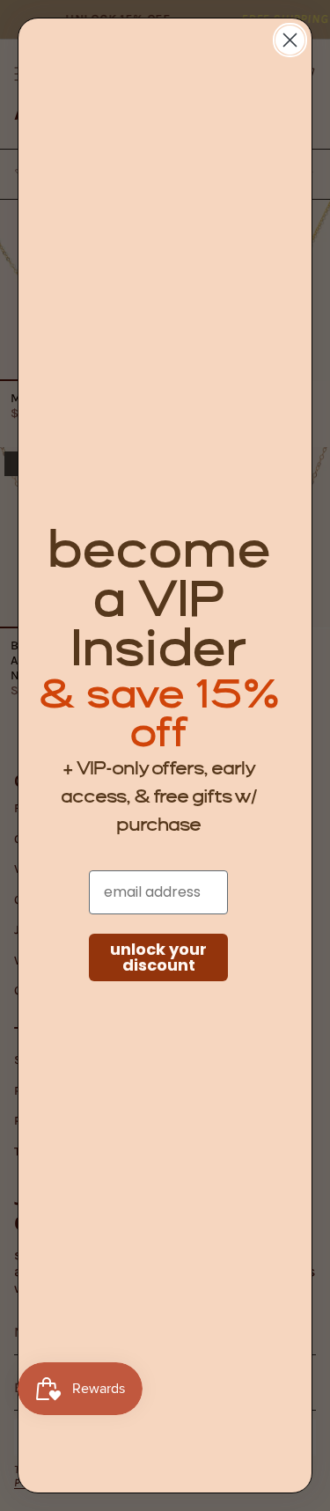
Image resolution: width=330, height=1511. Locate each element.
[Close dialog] (290, 40)
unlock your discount (158, 957)
